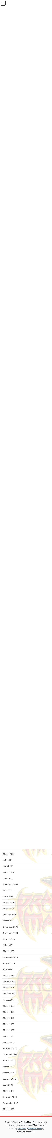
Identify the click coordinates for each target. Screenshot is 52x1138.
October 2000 (9, 915)
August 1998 (9, 963)
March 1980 (8, 1091)
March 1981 (8, 1073)
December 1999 (10, 927)
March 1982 (8, 1067)
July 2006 (7, 878)
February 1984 (10, 1048)
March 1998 (8, 975)
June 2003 (8, 896)
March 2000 (8, 921)
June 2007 (8, 866)
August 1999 (9, 939)
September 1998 (10, 957)
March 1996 (8, 987)
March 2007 (8, 872)
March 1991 (8, 1018)
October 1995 (9, 994)
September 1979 (10, 1103)
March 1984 (8, 1042)
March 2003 (8, 902)
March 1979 (8, 1109)
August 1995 (9, 1000)
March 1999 (8, 951)
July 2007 (7, 860)
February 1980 (10, 1097)
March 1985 (8, 1036)
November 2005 (10, 884)
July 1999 (7, 945)
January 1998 (9, 981)
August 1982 (9, 1060)
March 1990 (8, 1024)
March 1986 (8, 1030)
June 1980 (8, 1085)
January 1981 (9, 1079)
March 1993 (8, 1012)
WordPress (22, 1129)
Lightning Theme (35, 1129)
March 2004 (8, 890)
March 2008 (8, 854)
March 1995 (8, 1006)
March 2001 (8, 908)
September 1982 (10, 1054)
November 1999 (10, 933)
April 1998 (7, 969)
